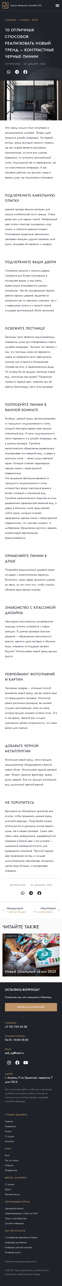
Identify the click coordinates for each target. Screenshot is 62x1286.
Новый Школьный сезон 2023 (30, 971)
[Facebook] (17, 1062)
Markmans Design (31, 1274)
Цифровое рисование (15, 1242)
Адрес (9, 1073)
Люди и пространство (16, 1218)
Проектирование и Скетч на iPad (21, 1213)
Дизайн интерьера (14, 1223)
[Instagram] (9, 1062)
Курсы (8, 1189)
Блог (7, 1155)
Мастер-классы (12, 1194)
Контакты (9, 1141)
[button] (57, 5)
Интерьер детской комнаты (18, 1247)
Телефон (10, 1023)
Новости (9, 1165)
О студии (9, 1136)
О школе (9, 1184)
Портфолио (10, 1126)
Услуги (8, 1131)
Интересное (17, 885)
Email (8, 1049)
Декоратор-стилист (14, 1208)
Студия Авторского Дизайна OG (25, 5)
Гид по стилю (11, 1160)
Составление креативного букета (21, 1237)
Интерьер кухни (13, 1252)
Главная (9, 1121)
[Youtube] (25, 1062)
